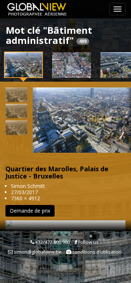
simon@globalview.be (37, 252)
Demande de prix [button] (30, 210)
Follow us (88, 242)
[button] (35, 120)
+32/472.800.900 (52, 242)
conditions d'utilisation (96, 252)
